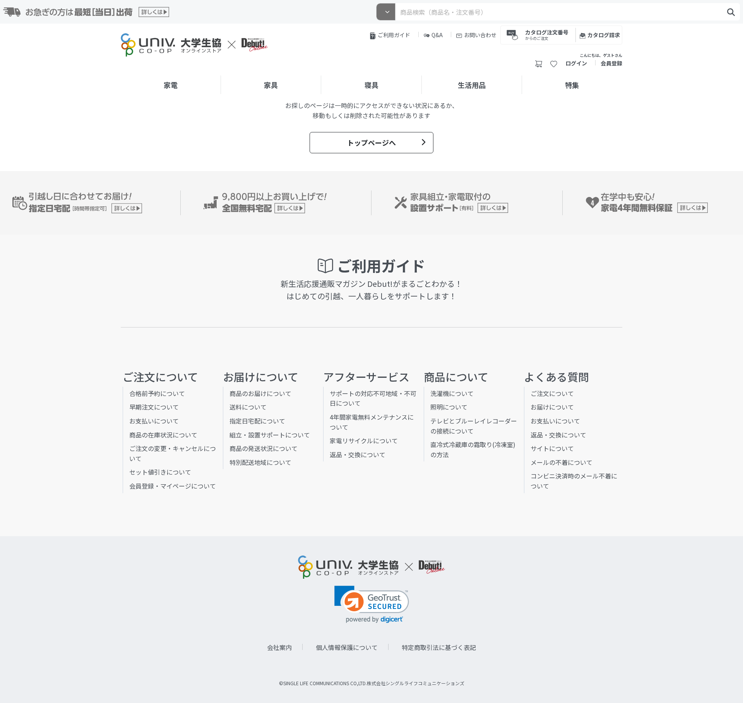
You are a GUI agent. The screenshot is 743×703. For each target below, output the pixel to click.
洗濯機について (452, 393)
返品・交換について (357, 454)
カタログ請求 (603, 35)
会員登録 (611, 63)
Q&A (437, 35)
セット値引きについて (160, 472)
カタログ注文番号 (546, 34)
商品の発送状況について (263, 448)
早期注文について (154, 407)
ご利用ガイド (394, 35)
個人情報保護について (347, 647)
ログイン (576, 63)
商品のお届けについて (260, 393)
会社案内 (279, 647)
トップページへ (371, 142)
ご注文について (552, 393)
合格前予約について (157, 393)
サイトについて (552, 448)
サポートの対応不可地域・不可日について (373, 398)
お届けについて (552, 407)
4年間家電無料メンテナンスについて (372, 422)
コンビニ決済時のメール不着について (574, 480)
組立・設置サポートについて (269, 434)
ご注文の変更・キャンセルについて (172, 453)
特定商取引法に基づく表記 (439, 647)
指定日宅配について (257, 420)
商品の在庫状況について (163, 434)
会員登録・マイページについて (172, 485)
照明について (448, 407)
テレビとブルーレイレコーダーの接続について (473, 426)
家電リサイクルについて (364, 440)
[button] (372, 604)
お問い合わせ (480, 35)
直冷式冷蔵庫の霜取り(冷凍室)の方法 (472, 449)
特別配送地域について (260, 462)
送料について (248, 407)
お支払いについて (154, 420)
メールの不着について (561, 462)
